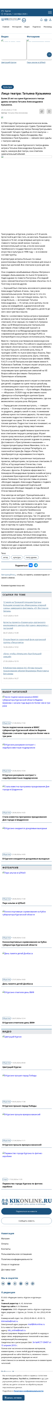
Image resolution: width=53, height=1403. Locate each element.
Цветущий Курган (11, 1067)
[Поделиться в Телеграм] (36, 566)
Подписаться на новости (26, 1211)
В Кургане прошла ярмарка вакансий (22, 1144)
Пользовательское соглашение (16, 1254)
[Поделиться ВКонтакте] (31, 565)
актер (5, 557)
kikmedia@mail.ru (9, 1321)
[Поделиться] (41, 111)
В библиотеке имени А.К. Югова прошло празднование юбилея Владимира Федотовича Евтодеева (26, 670)
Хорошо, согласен (13, 1398)
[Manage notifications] (5, 1398)
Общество (6, 723)
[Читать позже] (49, 111)
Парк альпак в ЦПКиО (13, 903)
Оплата (4, 1243)
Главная (5, 27)
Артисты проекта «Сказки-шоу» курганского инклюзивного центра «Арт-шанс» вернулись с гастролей (25, 625)
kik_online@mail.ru (17, 1330)
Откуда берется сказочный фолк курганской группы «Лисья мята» (24, 641)
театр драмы (31, 557)
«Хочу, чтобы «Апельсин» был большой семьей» (22, 655)
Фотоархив (16, 27)
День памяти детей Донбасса (17, 983)
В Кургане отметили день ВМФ (18, 1022)
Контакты (5, 1249)
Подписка (37, 27)
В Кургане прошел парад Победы (19, 1106)
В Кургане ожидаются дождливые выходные (25, 858)
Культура (7, 87)
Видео (27, 27)
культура (17, 557)
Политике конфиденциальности (28, 1391)
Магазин (5, 1238)
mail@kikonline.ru (36, 1324)
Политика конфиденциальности (16, 1259)
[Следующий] (49, 54)
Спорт (5, 1179)
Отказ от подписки (10, 1264)
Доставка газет (8, 1269)
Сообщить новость (27, 1221)
